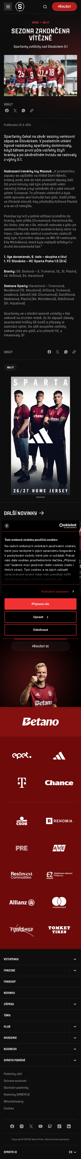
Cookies (9, 1108)
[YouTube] (40, 1126)
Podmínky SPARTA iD (17, 1094)
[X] (31, 1126)
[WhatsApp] (23, 110)
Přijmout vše (40, 604)
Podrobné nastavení (55, 591)
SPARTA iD (10, 1152)
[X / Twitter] (15, 110)
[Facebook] (7, 110)
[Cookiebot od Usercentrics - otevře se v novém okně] (59, 525)
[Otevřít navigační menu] (8, 7)
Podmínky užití (13, 1073)
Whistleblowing (13, 1101)
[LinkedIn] (68, 1126)
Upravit (38, 616)
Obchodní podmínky (16, 1087)
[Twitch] (50, 1126)
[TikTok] (59, 1126)
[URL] (32, 110)
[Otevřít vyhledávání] (45, 6)
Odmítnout (40, 629)
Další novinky (20, 513)
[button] (10, 367)
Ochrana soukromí (15, 1080)
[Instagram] (21, 1126)
